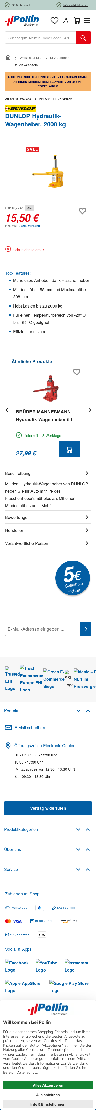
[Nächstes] (89, 410)
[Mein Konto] (65, 20)
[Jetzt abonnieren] (85, 629)
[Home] (8, 57)
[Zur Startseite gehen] (22, 20)
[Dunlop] (48, 108)
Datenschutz (38, 640)
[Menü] (88, 20)
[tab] (48, 488)
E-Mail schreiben (29, 727)
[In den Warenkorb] (69, 449)
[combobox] (40, 37)
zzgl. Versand (30, 225)
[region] (48, 171)
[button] (83, 710)
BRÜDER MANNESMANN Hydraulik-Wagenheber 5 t (44, 415)
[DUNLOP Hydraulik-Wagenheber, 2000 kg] (48, 171)
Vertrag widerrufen (48, 808)
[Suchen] (83, 37)
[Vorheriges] (6, 410)
